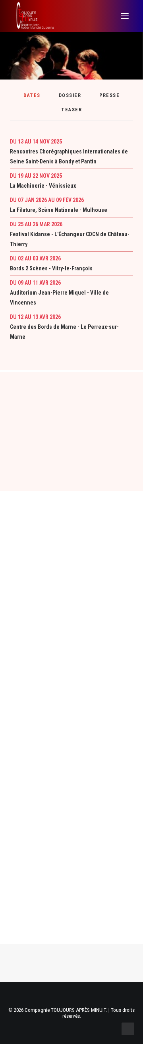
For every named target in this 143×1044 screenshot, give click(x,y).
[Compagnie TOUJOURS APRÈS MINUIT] (34, 16)
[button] (124, 16)
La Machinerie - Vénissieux (43, 185)
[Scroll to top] (128, 1028)
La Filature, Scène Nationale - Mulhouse (58, 210)
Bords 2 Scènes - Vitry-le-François (51, 268)
